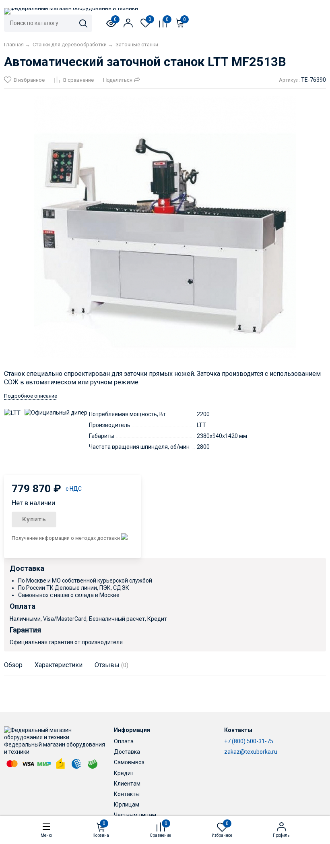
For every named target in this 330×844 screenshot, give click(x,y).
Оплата (124, 741)
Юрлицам (126, 804)
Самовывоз (129, 762)
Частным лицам (135, 815)
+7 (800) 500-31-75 (248, 741)
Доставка (127, 752)
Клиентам (127, 783)
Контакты (127, 794)
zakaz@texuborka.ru (250, 752)
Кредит (124, 773)
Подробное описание (30, 396)
